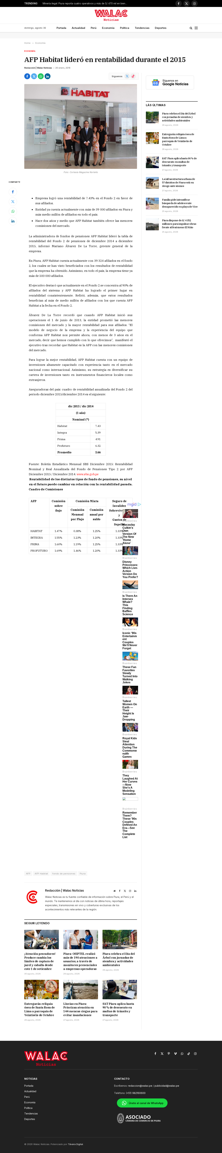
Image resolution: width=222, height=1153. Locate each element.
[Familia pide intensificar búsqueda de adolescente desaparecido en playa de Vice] (152, 203)
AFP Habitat (41, 873)
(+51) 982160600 (136, 1093)
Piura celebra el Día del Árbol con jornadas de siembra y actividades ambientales (119, 959)
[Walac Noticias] (111, 15)
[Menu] (196, 28)
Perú (93, 27)
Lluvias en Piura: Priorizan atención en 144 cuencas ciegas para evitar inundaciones (80, 1009)
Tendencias (142, 27)
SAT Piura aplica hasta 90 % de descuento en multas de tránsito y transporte (118, 1009)
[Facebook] (13, 192)
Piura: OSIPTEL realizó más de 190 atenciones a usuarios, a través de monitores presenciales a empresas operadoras (80, 961)
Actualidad (78, 27)
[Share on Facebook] (27, 76)
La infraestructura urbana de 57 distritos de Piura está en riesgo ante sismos (178, 183)
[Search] (191, 28)
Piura (83, 873)
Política (124, 27)
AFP (28, 873)
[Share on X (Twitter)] (34, 76)
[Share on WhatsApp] (41, 76)
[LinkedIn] (13, 221)
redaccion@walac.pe (140, 1085)
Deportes (160, 27)
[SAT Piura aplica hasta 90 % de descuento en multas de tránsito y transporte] (120, 989)
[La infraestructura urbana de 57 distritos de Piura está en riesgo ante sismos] (152, 183)
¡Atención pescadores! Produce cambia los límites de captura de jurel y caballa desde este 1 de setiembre (40, 961)
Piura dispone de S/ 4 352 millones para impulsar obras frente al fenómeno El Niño (179, 224)
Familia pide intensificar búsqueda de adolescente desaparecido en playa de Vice (180, 203)
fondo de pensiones (63, 873)
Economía (108, 27)
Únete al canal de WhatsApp (146, 1103)
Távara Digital (75, 1144)
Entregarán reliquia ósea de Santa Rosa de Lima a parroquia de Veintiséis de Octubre (39, 1009)
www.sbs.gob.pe (88, 474)
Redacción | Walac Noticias (38, 68)
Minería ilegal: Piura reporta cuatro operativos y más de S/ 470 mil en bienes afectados (86, 3)
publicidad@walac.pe (167, 1085)
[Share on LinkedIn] (47, 76)
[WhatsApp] (13, 211)
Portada (61, 27)
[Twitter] (13, 201)
